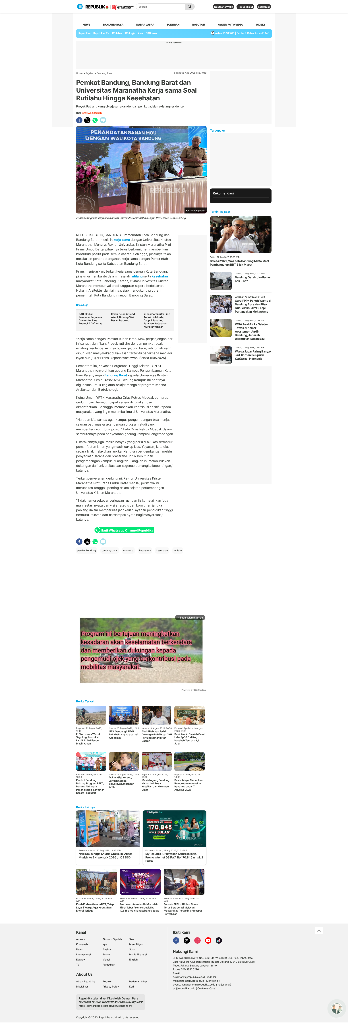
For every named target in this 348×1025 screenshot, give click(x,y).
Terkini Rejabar (220, 211)
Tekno (106, 954)
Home (79, 73)
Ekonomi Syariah (112, 939)
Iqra (105, 944)
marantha (128, 550)
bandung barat (109, 550)
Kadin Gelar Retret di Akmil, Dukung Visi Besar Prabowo (123, 317)
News (79, 949)
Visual (106, 959)
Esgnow (81, 959)
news (86, 24)
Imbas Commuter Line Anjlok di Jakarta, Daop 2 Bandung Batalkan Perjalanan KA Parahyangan (157, 320)
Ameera (80, 939)
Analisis (107, 949)
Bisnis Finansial (138, 954)
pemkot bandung (86, 550)
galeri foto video (230, 24)
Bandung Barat (116, 375)
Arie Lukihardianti (92, 112)
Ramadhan (109, 964)
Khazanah (82, 944)
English (133, 959)
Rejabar (90, 73)
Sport (132, 949)
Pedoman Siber (138, 981)
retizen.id (264, 6)
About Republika (85, 981)
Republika (84, 33)
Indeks (261, 24)
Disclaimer (82, 986)
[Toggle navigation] (80, 6)
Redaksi (107, 981)
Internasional (83, 954)
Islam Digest (136, 944)
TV (78, 964)
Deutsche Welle (223, 6)
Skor (131, 939)
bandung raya (113, 24)
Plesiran (173, 24)
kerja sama (121, 240)
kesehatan (159, 276)
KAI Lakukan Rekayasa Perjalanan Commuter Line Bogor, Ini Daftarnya (91, 318)
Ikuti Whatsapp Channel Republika (127, 530)
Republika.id (245, 6)
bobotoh (198, 24)
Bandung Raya (104, 73)
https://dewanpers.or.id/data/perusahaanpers (105, 1005)
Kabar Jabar (145, 24)
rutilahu (136, 276)
